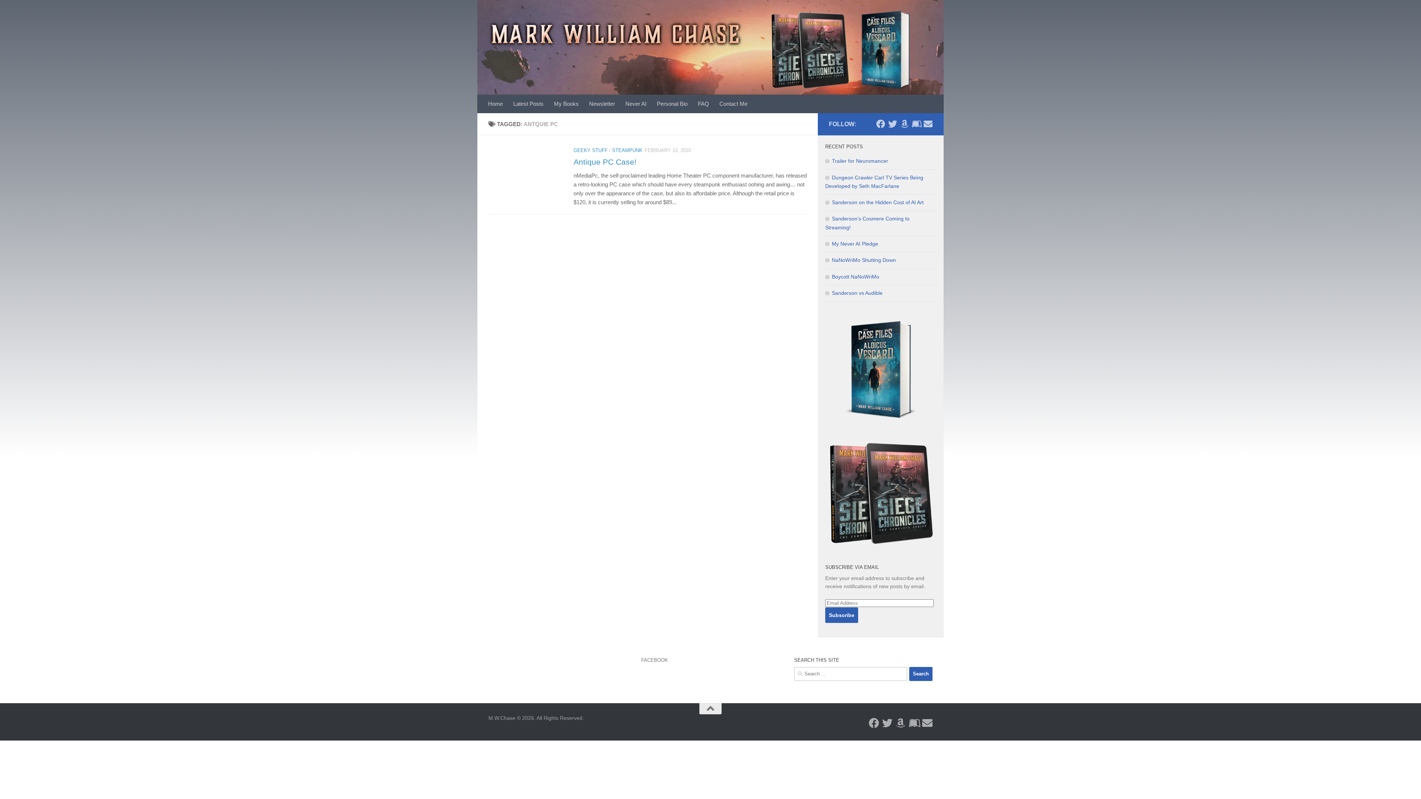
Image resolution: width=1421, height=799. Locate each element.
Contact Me (733, 104)
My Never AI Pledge (855, 244)
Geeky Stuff (591, 150)
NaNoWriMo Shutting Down (864, 260)
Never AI (635, 104)
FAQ (703, 104)
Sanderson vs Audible (857, 293)
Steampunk (627, 150)
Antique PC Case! (605, 162)
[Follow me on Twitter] (892, 123)
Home (495, 104)
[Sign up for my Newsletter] (928, 123)
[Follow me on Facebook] (880, 123)
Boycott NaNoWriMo (855, 277)
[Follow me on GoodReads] (916, 123)
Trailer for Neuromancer (860, 161)
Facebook (654, 660)
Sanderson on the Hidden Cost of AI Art (878, 202)
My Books (566, 104)
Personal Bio (672, 104)
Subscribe (841, 615)
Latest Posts (528, 104)
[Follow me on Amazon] (904, 123)
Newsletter (602, 104)
